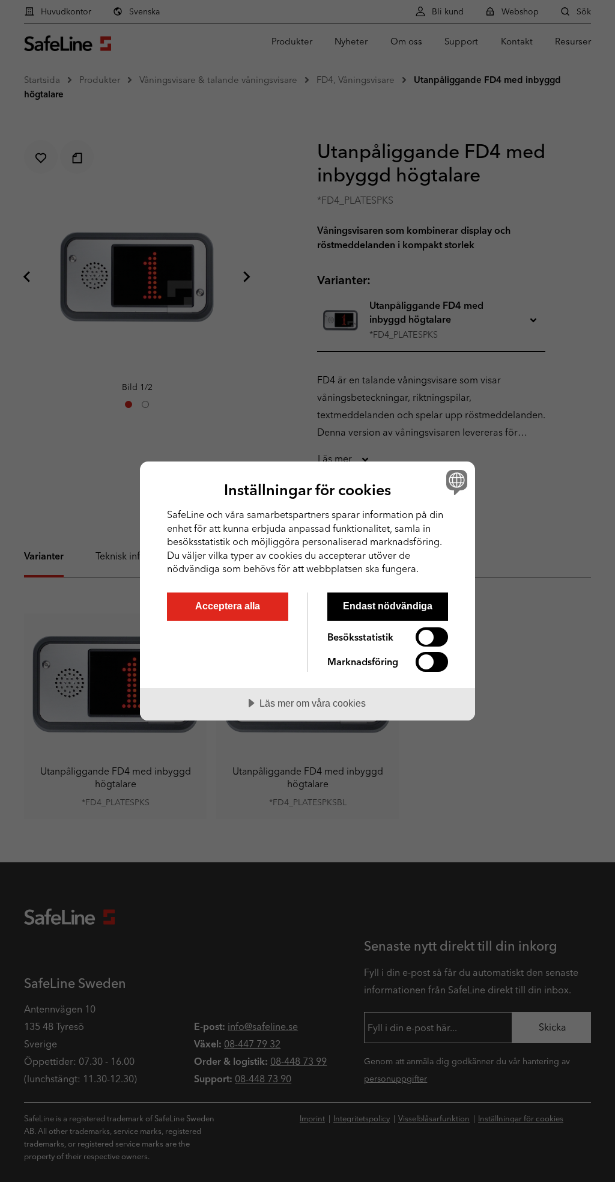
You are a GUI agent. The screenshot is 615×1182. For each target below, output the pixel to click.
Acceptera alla (227, 605)
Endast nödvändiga (387, 605)
